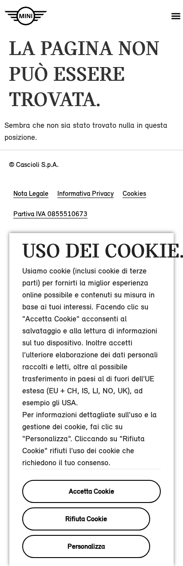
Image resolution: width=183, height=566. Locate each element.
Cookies (134, 193)
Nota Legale (30, 193)
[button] (175, 16)
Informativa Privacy (85, 193)
